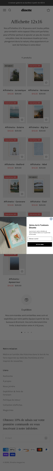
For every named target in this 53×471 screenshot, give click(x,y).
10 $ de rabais (40, 244)
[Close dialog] (51, 219)
